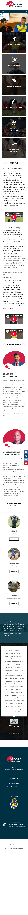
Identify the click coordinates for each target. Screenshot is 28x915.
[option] (14, 680)
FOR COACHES (14, 531)
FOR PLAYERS (14, 563)
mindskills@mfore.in (14, 783)
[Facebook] (26, 452)
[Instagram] (26, 456)
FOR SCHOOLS (14, 596)
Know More (14, 539)
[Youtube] (26, 463)
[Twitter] (26, 459)
